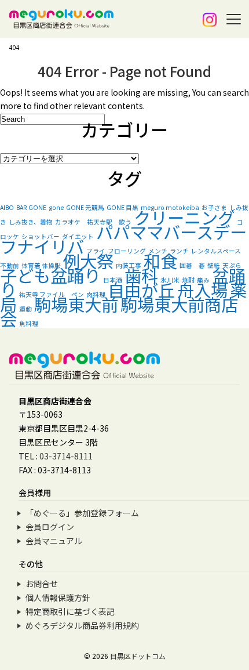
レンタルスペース (216, 251)
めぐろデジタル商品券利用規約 (82, 625)
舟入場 (202, 289)
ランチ (179, 251)
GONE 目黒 (122, 207)
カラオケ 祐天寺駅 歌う (93, 222)
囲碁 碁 (192, 265)
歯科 (141, 275)
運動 (25, 309)
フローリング (127, 251)
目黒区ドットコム (138, 656)
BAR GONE (31, 207)
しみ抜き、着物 (31, 222)
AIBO (7, 207)
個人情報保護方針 (57, 597)
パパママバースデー (171, 231)
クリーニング (184, 217)
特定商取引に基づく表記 (70, 611)
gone (56, 207)
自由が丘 (141, 289)
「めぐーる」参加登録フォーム (82, 513)
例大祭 (88, 260)
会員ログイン (49, 527)
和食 (160, 260)
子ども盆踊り (50, 275)
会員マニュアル (53, 540)
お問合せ (41, 583)
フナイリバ (42, 246)
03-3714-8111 (66, 456)
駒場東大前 (76, 304)
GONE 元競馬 (85, 207)
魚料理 (28, 323)
